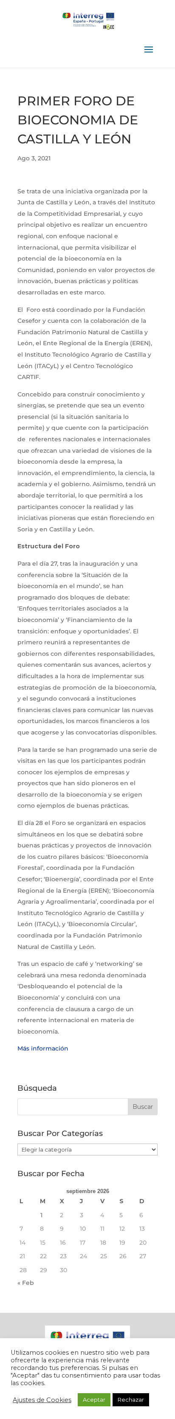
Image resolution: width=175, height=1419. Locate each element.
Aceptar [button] (94, 1399)
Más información (42, 1048)
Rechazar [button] (131, 1399)
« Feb (25, 1283)
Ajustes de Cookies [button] (42, 1400)
